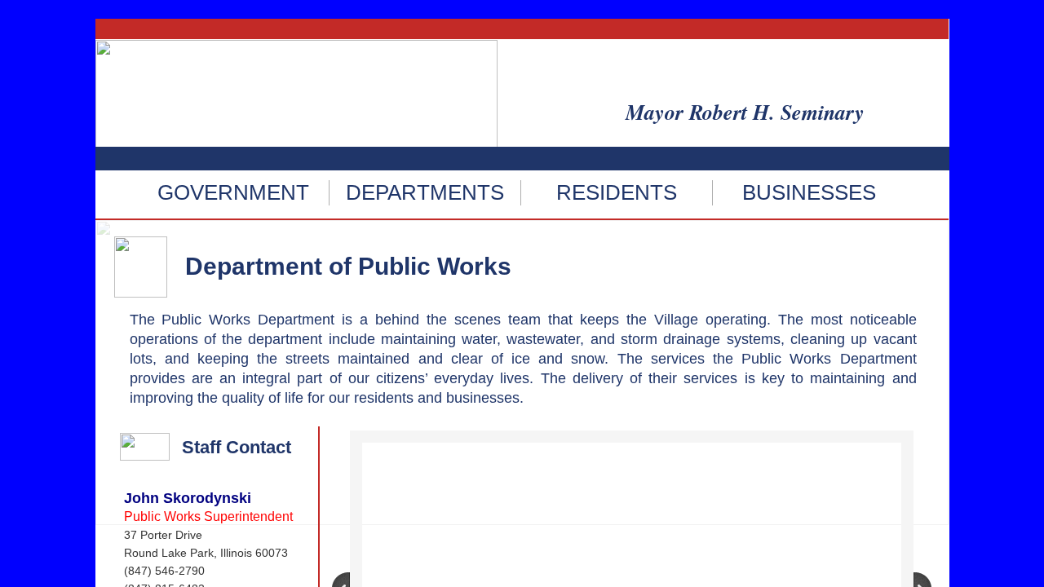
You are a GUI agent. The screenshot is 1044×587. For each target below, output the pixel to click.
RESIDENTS (616, 192)
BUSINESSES (809, 192)
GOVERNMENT (233, 192)
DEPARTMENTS (425, 192)
